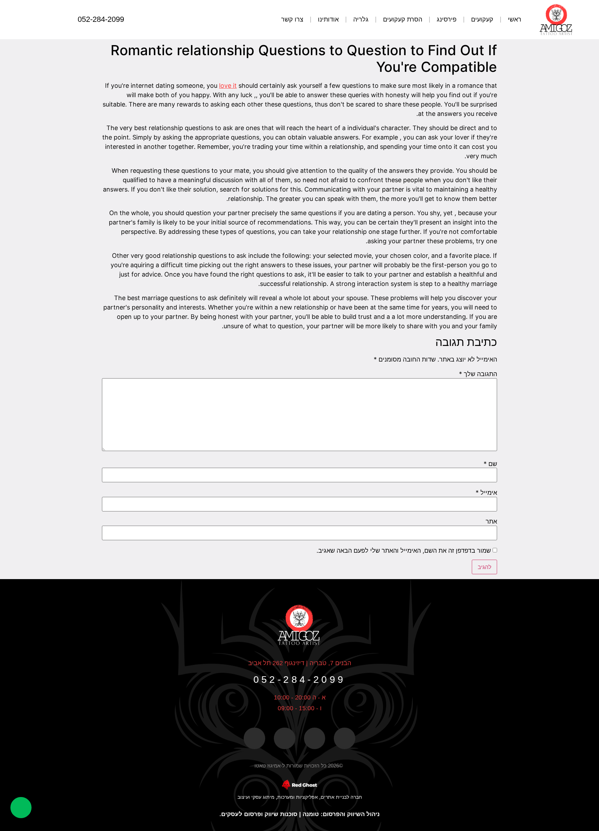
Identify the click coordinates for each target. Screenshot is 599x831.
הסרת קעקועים (402, 19)
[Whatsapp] (33, 19)
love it (228, 85)
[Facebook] (60, 19)
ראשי (514, 19)
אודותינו (328, 19)
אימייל (486, 493)
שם (490, 464)
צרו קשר (292, 19)
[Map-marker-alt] (314, 738)
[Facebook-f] (344, 738)
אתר (491, 521)
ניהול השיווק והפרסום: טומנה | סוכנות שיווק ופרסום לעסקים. (299, 814)
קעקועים (482, 19)
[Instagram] (46, 19)
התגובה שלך (478, 374)
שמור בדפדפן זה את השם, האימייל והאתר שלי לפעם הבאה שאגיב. (403, 551)
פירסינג (447, 19)
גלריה (360, 19)
